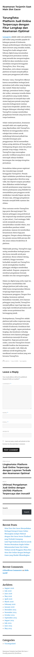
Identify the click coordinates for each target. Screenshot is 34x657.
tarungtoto (7, 37)
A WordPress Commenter (12, 570)
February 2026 (10, 604)
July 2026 (8, 591)
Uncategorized (10, 644)
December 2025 (10, 610)
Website (6, 431)
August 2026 (9, 588)
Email (5, 422)
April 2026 (8, 599)
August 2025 (9, 620)
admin (7, 361)
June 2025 (8, 626)
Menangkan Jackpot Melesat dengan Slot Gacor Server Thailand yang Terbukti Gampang (18, 536)
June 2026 (8, 594)
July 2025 (8, 623)
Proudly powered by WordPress (12, 653)
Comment (7, 384)
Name (5, 413)
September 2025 (11, 618)
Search (5, 508)
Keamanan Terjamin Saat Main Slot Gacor (17, 8)
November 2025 (11, 612)
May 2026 (8, 596)
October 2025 (10, 615)
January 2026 (10, 607)
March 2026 (9, 602)
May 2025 (8, 628)
